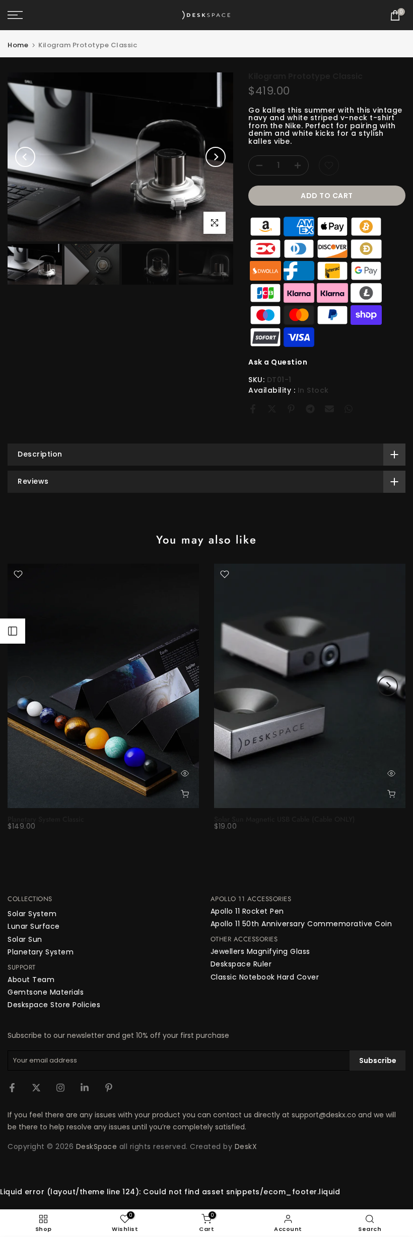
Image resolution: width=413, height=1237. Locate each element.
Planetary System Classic (46, 819)
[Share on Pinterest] (291, 408)
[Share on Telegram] (310, 408)
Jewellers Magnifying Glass (260, 951)
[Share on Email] (329, 408)
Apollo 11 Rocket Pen (247, 911)
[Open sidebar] (12, 631)
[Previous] (25, 157)
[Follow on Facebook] (12, 1088)
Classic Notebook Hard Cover (265, 977)
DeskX (246, 1146)
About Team (31, 980)
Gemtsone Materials (46, 992)
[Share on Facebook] (252, 408)
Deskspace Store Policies (54, 1005)
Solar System (32, 914)
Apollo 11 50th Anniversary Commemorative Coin (301, 924)
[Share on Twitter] (272, 408)
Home (18, 45)
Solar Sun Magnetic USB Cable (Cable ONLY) (284, 819)
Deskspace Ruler (241, 964)
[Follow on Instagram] (60, 1088)
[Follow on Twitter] (36, 1088)
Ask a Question (277, 362)
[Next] (215, 157)
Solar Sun (25, 939)
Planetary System (41, 952)
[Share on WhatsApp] (348, 408)
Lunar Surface (34, 926)
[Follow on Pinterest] (108, 1088)
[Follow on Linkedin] (84, 1088)
